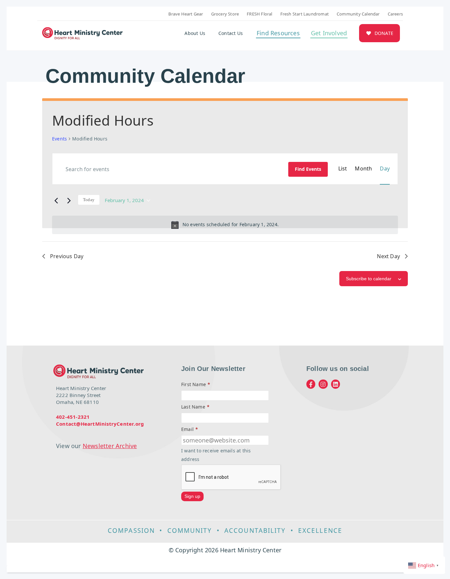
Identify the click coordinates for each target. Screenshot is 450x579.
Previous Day (66, 256)
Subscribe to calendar (368, 278)
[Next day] (69, 200)
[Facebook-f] (310, 384)
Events (59, 139)
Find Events (308, 169)
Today (89, 199)
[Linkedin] (335, 384)
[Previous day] (56, 200)
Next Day (388, 256)
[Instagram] (323, 384)
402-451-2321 (73, 416)
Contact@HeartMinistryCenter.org (100, 423)
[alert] (225, 225)
